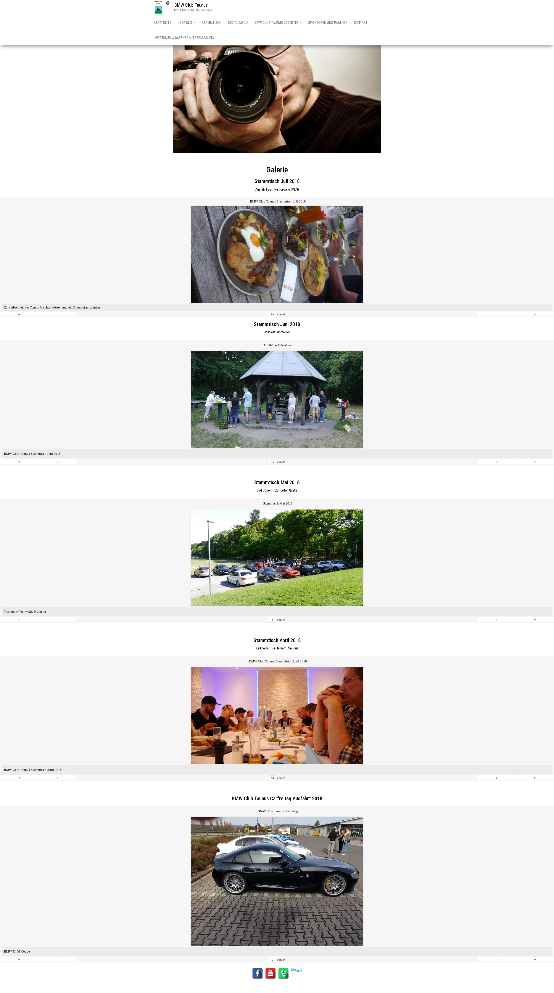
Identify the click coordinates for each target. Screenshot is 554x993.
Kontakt (360, 23)
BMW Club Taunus (191, 5)
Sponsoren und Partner (327, 23)
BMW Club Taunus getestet (277, 23)
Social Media (238, 23)
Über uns (185, 23)
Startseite (162, 23)
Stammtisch (211, 23)
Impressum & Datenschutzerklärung (184, 38)
